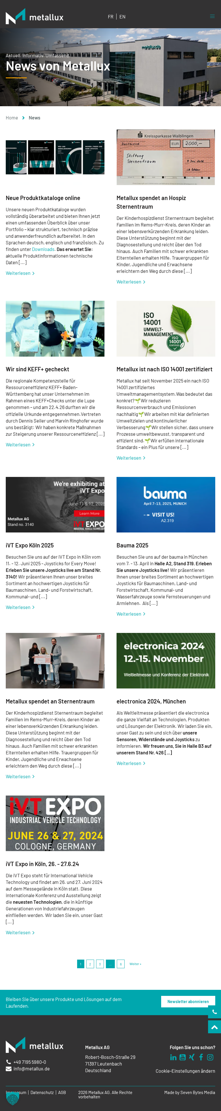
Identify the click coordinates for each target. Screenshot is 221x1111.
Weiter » (135, 964)
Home (12, 117)
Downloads (43, 249)
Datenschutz (42, 1092)
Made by (189, 1092)
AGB (62, 1092)
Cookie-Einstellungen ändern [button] (185, 1071)
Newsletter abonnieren (188, 1001)
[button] (12, 1098)
